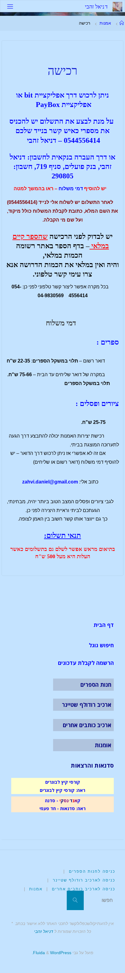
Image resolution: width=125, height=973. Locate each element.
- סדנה (51, 800)
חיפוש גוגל (101, 645)
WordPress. (51, 952)
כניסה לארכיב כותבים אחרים (83, 889)
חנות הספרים (95, 684)
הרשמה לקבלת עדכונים (86, 662)
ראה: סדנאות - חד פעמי (62, 808)
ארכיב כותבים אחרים (87, 725)
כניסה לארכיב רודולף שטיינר (84, 880)
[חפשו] (75, 900)
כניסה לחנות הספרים (92, 871)
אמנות (105, 23)
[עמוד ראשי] (122, 23)
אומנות (103, 745)
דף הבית (103, 624)
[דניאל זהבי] (117, 6)
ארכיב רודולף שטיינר (86, 704)
